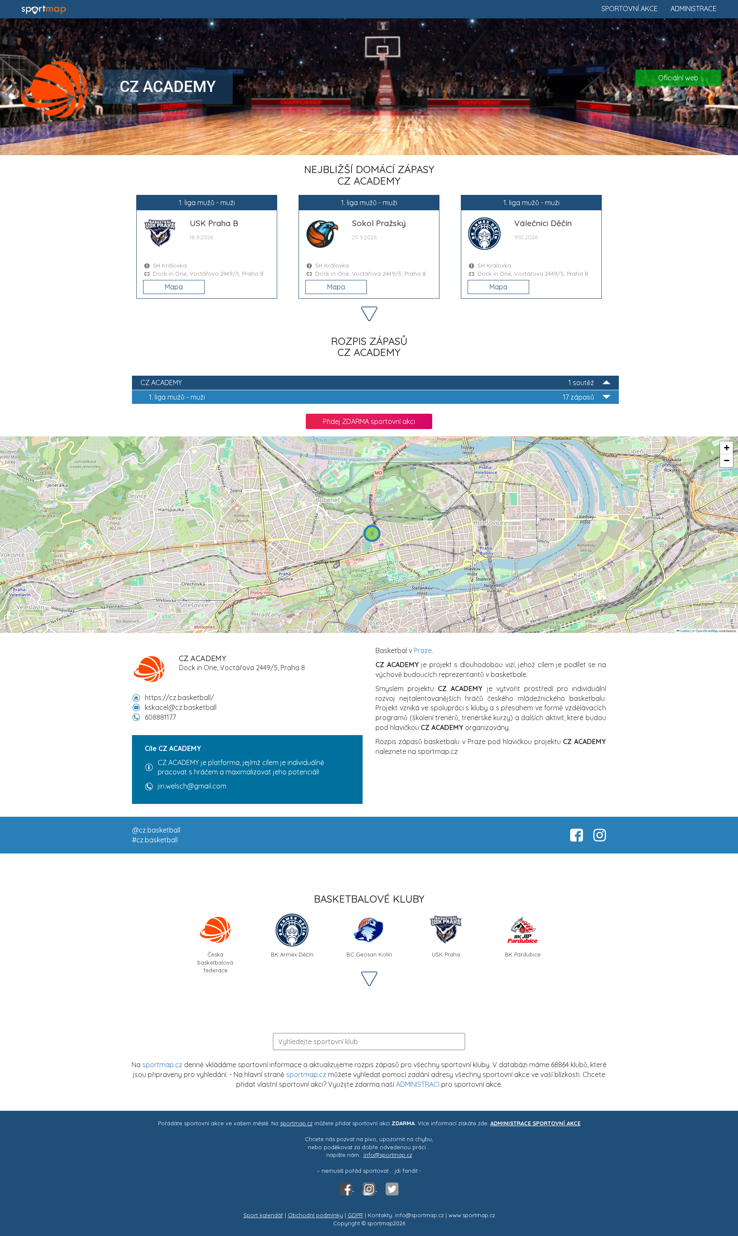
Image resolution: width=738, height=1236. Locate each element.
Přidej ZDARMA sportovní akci (369, 421)
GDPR (355, 1215)
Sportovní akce (629, 8)
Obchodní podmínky (315, 1215)
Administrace (694, 8)
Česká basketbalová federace (215, 957)
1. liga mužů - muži (371, 397)
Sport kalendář (263, 1215)
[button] (372, 533)
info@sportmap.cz (387, 1154)
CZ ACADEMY (367, 382)
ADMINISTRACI (417, 1084)
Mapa (174, 287)
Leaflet (684, 630)
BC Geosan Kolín (369, 954)
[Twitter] (392, 1188)
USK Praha (446, 954)
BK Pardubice (523, 954)
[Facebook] (347, 1188)
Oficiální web (678, 78)
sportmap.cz (162, 1064)
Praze (423, 650)
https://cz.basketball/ (179, 697)
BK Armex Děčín (292, 954)
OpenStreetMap (707, 630)
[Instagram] (370, 1188)
